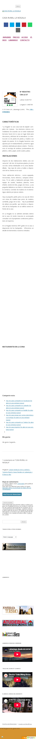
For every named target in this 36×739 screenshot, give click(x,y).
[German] (11, 534)
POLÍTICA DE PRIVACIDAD (12, 494)
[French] (9, 534)
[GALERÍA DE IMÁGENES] (2, 37)
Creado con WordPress (25, 724)
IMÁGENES (7, 37)
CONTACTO (25, 40)
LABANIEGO (13, 40)
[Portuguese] (16, 534)
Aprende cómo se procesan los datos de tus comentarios (16, 488)
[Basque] (3, 534)
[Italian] (14, 534)
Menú (18, 6)
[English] (6, 534)
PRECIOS (16, 37)
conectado (20, 484)
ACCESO (25, 37)
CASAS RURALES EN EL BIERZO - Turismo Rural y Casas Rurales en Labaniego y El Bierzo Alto (17, 472)
